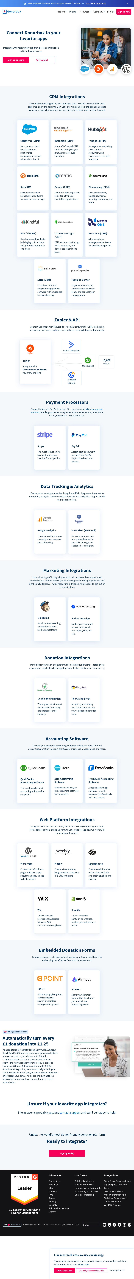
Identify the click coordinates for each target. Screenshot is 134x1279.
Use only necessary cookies (91, 1271)
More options (115, 1270)
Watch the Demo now (96, 3)
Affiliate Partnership (59, 1208)
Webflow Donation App (115, 1198)
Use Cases (81, 1175)
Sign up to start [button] (16, 59)
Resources (84, 11)
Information (55, 1175)
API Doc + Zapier (112, 1205)
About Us (53, 1184)
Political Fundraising (84, 1181)
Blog (51, 1188)
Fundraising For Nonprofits (88, 1188)
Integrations (111, 1175)
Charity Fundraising (84, 1194)
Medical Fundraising (84, 1184)
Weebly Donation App (115, 1194)
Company (98, 11)
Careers (53, 1191)
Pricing (72, 11)
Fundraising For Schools (86, 1191)
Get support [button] (42, 59)
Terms (52, 1198)
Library (52, 1211)
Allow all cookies (64, 1271)
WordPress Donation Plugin (117, 1181)
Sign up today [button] (67, 1153)
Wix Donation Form (113, 1191)
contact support (70, 1112)
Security (53, 1205)
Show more (83, 1264)
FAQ (51, 1194)
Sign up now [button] (124, 11)
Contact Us (54, 1181)
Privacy (52, 1201)
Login (110, 11)
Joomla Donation (112, 1201)
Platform (61, 11)
